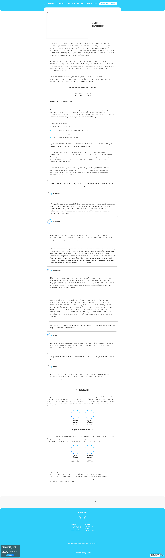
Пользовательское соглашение (67, 537)
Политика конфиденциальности (80, 537)
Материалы (89, 4)
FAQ (69, 4)
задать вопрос (83, 512)
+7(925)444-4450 (78, 545)
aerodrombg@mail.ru (89, 545)
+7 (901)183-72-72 (76, 526)
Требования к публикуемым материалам (95, 537)
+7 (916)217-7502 (89, 530)
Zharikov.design (84, 553)
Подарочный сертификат (108, 4)
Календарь (80, 4)
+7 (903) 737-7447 (76, 527)
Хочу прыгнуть (52, 4)
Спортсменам (62, 4)
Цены (73, 4)
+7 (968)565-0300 (89, 526)
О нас (95, 4)
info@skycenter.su (75, 530)
